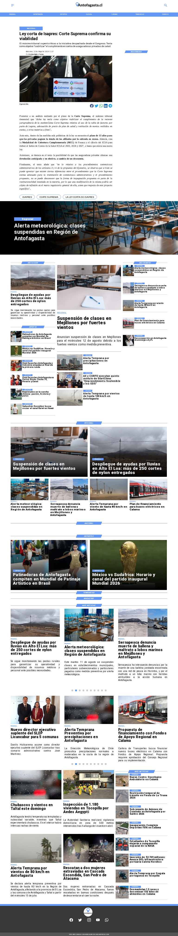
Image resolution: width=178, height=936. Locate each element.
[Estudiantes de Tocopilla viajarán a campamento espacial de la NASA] (122, 844)
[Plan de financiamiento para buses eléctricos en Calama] (128, 323)
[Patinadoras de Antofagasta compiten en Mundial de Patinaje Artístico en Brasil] (16, 336)
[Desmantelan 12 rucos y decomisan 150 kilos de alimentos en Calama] (122, 892)
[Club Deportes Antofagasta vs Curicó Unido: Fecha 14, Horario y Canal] (16, 379)
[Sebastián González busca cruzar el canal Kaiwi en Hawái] (16, 408)
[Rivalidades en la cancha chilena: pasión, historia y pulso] (16, 394)
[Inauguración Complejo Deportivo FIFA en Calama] (122, 828)
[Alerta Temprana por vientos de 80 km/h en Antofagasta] (36, 862)
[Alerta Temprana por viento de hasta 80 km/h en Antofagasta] (128, 305)
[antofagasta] (89, 8)
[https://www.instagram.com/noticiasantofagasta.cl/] (89, 921)
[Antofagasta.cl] (12, 7)
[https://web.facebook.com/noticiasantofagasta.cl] (71, 921)
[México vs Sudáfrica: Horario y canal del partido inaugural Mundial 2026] (16, 351)
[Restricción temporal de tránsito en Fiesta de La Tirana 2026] (122, 795)
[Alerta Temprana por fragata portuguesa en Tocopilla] (122, 876)
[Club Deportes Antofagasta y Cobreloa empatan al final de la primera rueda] (16, 365)
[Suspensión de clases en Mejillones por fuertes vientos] (89, 309)
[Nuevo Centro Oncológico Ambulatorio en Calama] (122, 780)
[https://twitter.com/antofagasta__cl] (80, 921)
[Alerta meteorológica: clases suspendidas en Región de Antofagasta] (128, 270)
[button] (27, 197)
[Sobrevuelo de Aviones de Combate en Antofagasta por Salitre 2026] (122, 811)
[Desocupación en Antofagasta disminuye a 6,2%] (128, 340)
